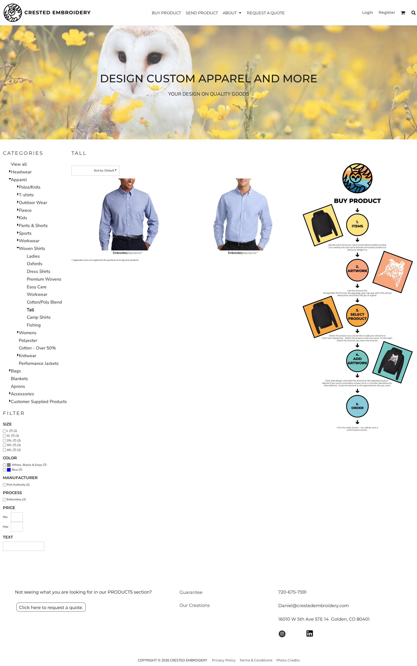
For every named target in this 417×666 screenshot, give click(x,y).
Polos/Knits (30, 187)
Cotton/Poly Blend (44, 302)
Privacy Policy (224, 660)
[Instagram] (282, 634)
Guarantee (191, 592)
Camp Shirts (39, 317)
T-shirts (26, 195)
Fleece (25, 210)
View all (19, 164)
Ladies (33, 256)
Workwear (29, 241)
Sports (25, 233)
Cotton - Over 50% (37, 348)
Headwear (21, 172)
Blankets (19, 379)
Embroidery (120, 253)
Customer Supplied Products (39, 401)
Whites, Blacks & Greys (27, 465)
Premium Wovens (44, 279)
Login (367, 12)
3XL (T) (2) (14, 445)
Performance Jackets (39, 363)
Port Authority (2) (18, 485)
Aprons (18, 386)
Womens (27, 333)
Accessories (22, 394)
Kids (23, 218)
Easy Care (37, 287)
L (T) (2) (12, 431)
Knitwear (27, 356)
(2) (29, 465)
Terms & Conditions (256, 660)
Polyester (28, 340)
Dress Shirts (38, 271)
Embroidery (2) (16, 499)
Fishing (34, 325)
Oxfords (34, 264)
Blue (15, 470)
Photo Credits (288, 660)
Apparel (19, 180)
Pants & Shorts (33, 225)
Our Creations (195, 605)
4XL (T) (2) (14, 450)
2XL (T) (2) (14, 440)
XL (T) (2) (13, 436)
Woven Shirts (32, 248)
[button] (232, 13)
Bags (16, 371)
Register (387, 12)
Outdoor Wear (33, 202)
